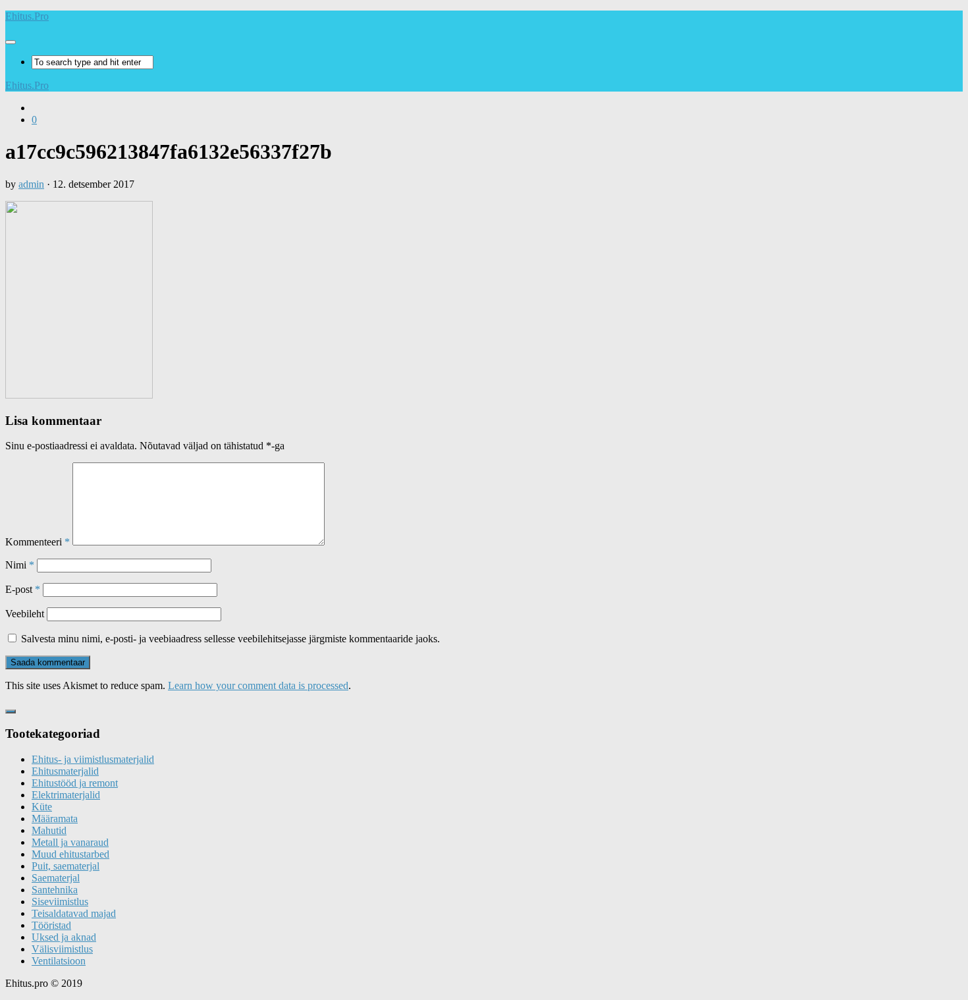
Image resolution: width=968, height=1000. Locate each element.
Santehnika (55, 889)
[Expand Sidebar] (10, 711)
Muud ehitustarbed (70, 854)
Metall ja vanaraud (70, 842)
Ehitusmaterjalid (65, 771)
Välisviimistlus (62, 949)
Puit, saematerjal (65, 866)
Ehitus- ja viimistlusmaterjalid (93, 759)
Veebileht (24, 613)
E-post (22, 589)
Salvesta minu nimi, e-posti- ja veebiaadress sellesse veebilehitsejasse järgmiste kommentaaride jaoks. (230, 638)
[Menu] (10, 42)
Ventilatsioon (59, 960)
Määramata (55, 818)
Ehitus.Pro (27, 16)
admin (31, 184)
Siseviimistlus (60, 901)
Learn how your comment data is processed (258, 685)
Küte (42, 806)
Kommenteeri (37, 541)
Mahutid (49, 830)
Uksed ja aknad (64, 937)
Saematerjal (56, 877)
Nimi (19, 564)
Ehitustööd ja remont (75, 783)
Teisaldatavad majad (74, 913)
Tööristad (51, 925)
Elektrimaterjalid (66, 794)
